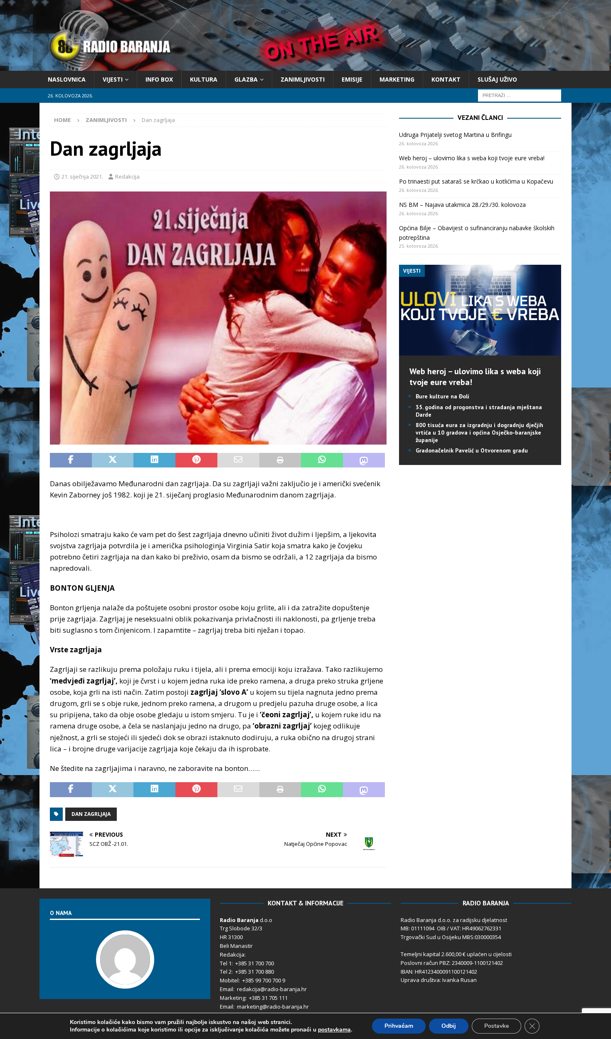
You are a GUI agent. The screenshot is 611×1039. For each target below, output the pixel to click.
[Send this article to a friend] (238, 460)
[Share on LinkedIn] (154, 460)
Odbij (448, 1026)
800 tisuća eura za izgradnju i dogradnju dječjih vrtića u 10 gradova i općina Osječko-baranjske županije (479, 432)
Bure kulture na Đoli (442, 396)
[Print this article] (280, 460)
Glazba (246, 79)
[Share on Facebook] (71, 460)
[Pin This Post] (196, 460)
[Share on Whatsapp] (322, 460)
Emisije (352, 79)
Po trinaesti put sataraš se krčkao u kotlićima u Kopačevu (476, 181)
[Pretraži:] (519, 95)
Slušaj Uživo (497, 79)
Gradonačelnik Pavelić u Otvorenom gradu (472, 450)
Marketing (396, 79)
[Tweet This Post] (113, 460)
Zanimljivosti (303, 79)
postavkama (334, 1030)
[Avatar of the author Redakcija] (125, 980)
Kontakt (446, 79)
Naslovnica (67, 79)
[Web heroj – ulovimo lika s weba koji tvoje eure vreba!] (480, 351)
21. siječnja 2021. (82, 176)
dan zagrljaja (91, 814)
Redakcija (127, 176)
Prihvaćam (398, 1026)
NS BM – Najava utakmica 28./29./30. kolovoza (462, 205)
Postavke (496, 1026)
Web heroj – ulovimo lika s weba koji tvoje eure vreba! (471, 158)
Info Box (159, 79)
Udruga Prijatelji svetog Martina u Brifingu (455, 135)
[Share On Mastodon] (364, 460)
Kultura (203, 79)
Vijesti (113, 79)
